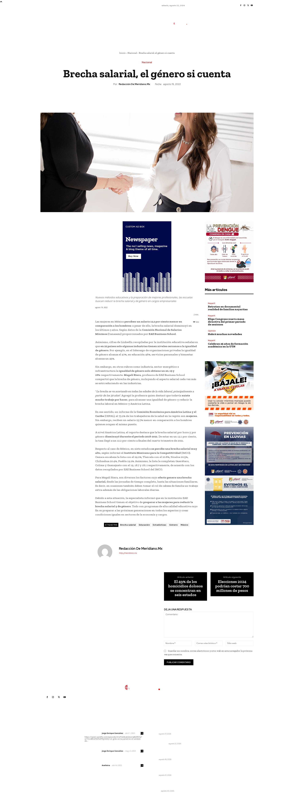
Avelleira (106, 765)
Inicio (122, 53)
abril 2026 (202, 752)
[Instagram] (244, 5)
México (184, 525)
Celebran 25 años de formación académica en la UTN (228, 345)
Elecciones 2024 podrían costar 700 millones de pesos (232, 586)
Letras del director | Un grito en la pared (112, 729)
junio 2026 (202, 743)
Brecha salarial (128, 525)
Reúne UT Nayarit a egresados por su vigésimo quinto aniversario (168, 768)
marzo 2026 (203, 757)
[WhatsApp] (154, 96)
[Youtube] (252, 5)
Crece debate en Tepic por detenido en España (166, 728)
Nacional (132, 53)
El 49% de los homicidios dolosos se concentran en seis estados (185, 588)
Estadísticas (159, 525)
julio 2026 (201, 738)
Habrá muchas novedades (225, 334)
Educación (144, 525)
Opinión (212, 331)
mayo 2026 (202, 748)
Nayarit (211, 303)
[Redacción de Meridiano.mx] (107, 552)
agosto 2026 (203, 734)
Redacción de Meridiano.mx (134, 84)
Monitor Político (159, 743)
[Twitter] (248, 5)
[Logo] (182, 23)
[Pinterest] (147, 96)
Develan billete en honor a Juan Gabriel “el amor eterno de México (168, 783)
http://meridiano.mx (128, 553)
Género (173, 525)
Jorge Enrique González (112, 733)
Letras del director (92, 733)
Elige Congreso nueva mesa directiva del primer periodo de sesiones (226, 321)
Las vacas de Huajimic (101, 747)
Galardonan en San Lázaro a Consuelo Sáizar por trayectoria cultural (168, 752)
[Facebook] (241, 5)
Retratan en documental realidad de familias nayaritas (228, 308)
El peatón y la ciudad (99, 761)
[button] (201, 37)
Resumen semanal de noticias (167, 739)
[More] (161, 96)
